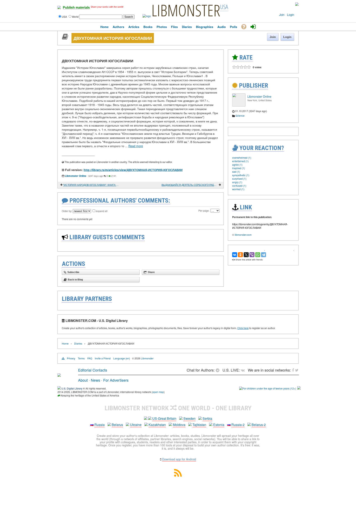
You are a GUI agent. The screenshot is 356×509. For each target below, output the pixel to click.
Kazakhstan (157, 424)
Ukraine (136, 424)
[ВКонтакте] (234, 254)
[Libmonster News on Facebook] (286, 4)
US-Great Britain (164, 418)
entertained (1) (240, 161)
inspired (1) (238, 168)
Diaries (78, 343)
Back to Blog (75, 279)
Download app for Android (179, 459)
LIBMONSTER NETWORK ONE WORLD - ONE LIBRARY (178, 408)
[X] (246, 254)
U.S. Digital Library (71, 388)
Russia (99, 424)
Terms (81, 358)
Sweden (189, 418)
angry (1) (237, 182)
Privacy (71, 358)
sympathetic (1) (240, 175)
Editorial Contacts (92, 370)
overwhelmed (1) (241, 157)
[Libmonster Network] (267, 388)
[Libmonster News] (289, 4)
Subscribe (73, 272)
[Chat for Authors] (283, 4)
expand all (102, 211)
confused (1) (239, 185)
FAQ (89, 358)
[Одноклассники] (240, 254)
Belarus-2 (259, 424)
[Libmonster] (59, 375)
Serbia (207, 418)
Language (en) (121, 358)
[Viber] (251, 254)
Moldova (179, 424)
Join (282, 15)
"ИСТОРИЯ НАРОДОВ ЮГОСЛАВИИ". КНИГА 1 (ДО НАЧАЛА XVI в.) (91, 184)
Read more (135, 146)
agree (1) (237, 164)
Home (65, 343)
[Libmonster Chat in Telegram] (218, 370)
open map (158, 392)
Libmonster (147, 358)
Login (290, 15)
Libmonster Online (75, 176)
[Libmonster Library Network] (299, 388)
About (83, 380)
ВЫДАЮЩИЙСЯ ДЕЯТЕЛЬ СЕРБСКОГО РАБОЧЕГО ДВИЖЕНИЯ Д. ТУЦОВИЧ (190, 184)
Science (240, 115)
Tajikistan (199, 424)
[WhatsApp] (257, 254)
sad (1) (236, 171)
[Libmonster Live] (279, 4)
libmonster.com (243, 234)
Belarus (117, 424)
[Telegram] (263, 254)
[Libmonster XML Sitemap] (178, 475)
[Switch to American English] (297, 4)
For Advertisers (116, 380)
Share (151, 272)
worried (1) (238, 189)
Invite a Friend (103, 358)
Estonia (218, 424)
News (95, 380)
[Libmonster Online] (238, 105)
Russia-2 (238, 424)
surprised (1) (239, 178)
